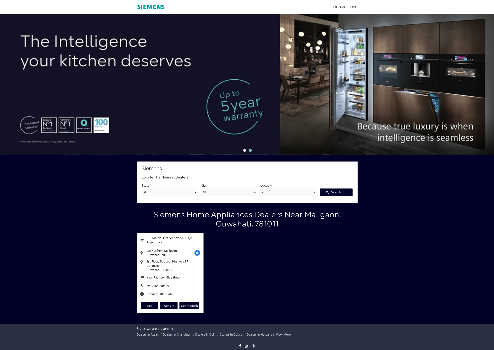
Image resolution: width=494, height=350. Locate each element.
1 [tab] (244, 150)
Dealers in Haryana (259, 334)
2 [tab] (250, 150)
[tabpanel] (247, 84)
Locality (266, 185)
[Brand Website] (254, 345)
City (204, 185)
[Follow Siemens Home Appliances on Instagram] (247, 345)
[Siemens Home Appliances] (151, 7)
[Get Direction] (197, 253)
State (146, 185)
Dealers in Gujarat (231, 334)
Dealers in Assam (148, 334)
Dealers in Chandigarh (177, 334)
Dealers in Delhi (205, 334)
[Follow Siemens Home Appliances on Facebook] (240, 345)
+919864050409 (157, 286)
